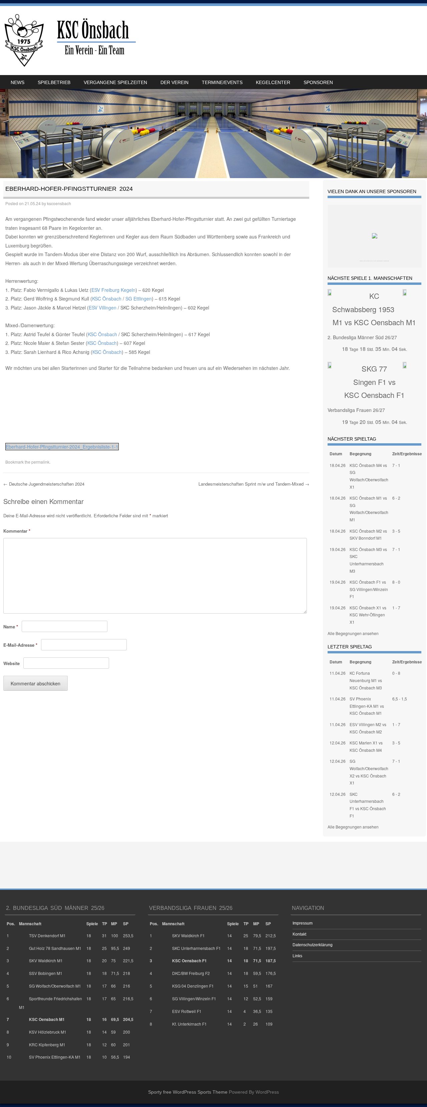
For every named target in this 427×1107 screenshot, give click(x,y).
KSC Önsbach (106, 298)
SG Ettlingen (138, 298)
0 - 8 (396, 673)
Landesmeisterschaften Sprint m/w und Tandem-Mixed (253, 484)
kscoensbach (59, 203)
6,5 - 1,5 (399, 698)
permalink (40, 462)
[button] (10, 425)
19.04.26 (338, 549)
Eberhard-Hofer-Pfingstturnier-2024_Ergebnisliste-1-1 (62, 446)
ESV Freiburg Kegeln (113, 290)
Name (10, 626)
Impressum (303, 923)
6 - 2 (396, 498)
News (17, 82)
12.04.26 (338, 742)
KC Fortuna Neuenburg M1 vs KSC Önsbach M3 (366, 680)
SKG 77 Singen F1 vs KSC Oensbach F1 (374, 381)
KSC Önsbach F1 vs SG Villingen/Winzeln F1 (369, 589)
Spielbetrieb (54, 82)
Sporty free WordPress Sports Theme (188, 1092)
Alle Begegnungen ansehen (353, 633)
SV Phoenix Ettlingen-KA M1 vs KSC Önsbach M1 (367, 706)
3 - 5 (396, 531)
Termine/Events (222, 82)
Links (297, 956)
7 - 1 (396, 465)
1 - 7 (396, 607)
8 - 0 (396, 582)
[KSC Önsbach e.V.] (69, 40)
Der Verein (174, 82)
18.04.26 (338, 465)
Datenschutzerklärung (313, 945)
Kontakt (299, 934)
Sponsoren (318, 82)
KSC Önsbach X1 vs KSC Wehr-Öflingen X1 (368, 615)
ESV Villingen (102, 307)
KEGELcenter (273, 82)
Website (11, 663)
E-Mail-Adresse (20, 645)
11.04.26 (338, 673)
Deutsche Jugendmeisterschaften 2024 (43, 484)
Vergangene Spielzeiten (115, 82)
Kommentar (16, 531)
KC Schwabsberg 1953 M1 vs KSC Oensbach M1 (374, 309)
